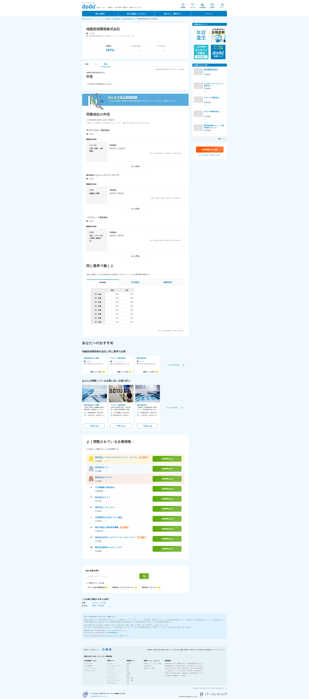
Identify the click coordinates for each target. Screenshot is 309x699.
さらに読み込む (174, 365)
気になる (192, 7)
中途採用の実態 (175, 673)
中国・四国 (129, 678)
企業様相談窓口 (113, 632)
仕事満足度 (185, 673)
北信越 (128, 673)
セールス (110, 670)
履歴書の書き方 (181, 663)
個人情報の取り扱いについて (99, 696)
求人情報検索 (88, 666)
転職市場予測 (194, 673)
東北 (127, 666)
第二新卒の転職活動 (197, 668)
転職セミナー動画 (149, 668)
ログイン (222, 7)
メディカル (110, 668)
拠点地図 (203, 688)
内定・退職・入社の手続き (181, 668)
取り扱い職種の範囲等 (181, 649)
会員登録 (212, 7)
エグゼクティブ (112, 678)
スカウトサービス (89, 670)
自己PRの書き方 (181, 666)
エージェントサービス (90, 668)
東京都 (101, 606)
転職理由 (197, 670)
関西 (127, 675)
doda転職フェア (148, 666)
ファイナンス (111, 673)
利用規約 (150, 649)
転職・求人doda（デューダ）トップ (93, 19)
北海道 (128, 663)
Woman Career (111, 682)
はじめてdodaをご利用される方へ (210, 155)
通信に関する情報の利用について (164, 649)
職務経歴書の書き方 (194, 663)
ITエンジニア (111, 663)
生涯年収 (190, 670)
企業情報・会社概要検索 (112, 19)
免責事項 (208, 649)
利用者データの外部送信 (196, 649)
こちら (114, 636)
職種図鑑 (176, 675)
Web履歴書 (202, 7)
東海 (127, 670)
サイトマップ (216, 649)
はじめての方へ (88, 663)
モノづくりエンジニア (114, 666)
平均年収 (183, 670)
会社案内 (195, 688)
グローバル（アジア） (114, 680)
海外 (127, 682)
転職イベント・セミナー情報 (152, 663)
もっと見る (135, 166)
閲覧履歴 (183, 7)
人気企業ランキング (173, 670)
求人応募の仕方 (192, 666)
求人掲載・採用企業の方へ (217, 688)
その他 (95, 603)
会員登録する (210, 149)
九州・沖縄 (129, 680)
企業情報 (183, 675)
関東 (94, 606)
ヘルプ (223, 649)
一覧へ (219, 139)
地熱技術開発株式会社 (128, 19)
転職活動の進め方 (170, 663)
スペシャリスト (112, 675)
